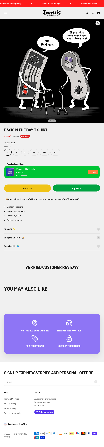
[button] (9, 142)
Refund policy (10, 408)
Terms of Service (11, 399)
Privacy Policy (10, 403)
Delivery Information (13, 413)
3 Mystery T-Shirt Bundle (25, 169)
